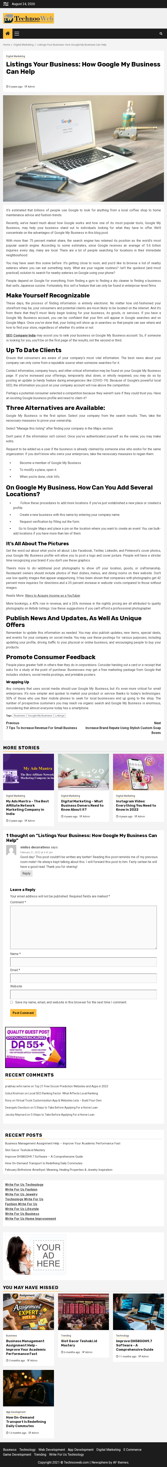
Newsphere (99, 1462)
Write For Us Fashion (21, 1189)
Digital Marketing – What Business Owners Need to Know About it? (82, 805)
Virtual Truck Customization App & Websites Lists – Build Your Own (59, 1100)
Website (16, 986)
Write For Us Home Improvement (30, 1219)
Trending (66, 1335)
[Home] (7, 34)
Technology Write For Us (24, 1199)
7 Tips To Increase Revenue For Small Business (41, 725)
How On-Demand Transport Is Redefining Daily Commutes (43, 1163)
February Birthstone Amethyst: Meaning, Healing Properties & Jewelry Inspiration (58, 1170)
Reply (26, 873)
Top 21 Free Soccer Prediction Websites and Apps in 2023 (71, 1086)
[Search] (161, 33)
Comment (18, 902)
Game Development (17, 1454)
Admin (31, 86)
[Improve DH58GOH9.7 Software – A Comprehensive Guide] (138, 1312)
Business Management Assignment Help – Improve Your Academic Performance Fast (62, 1143)
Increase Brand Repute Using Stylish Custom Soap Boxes (123, 728)
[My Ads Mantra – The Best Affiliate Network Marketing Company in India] (28, 772)
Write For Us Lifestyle (22, 1209)
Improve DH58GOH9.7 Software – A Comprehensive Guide (44, 1156)
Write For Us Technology (24, 1185)
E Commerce (132, 1450)
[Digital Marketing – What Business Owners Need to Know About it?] (83, 772)
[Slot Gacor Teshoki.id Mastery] (83, 1312)
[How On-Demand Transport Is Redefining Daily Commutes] (28, 1388)
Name (15, 954)
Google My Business (40, 715)
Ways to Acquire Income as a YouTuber (52, 596)
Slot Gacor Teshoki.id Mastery (25, 1150)
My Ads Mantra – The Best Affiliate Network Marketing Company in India (27, 807)
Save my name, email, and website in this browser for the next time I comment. (71, 1002)
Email (15, 970)
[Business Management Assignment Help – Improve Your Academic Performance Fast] (28, 1312)
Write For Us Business (22, 1214)
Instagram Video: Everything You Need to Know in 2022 (136, 805)
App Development (16, 1412)
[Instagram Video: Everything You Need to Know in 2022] (138, 772)
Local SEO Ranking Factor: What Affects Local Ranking (63, 1093)
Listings (60, 715)
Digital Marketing (15, 56)
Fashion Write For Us (21, 1204)
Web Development (51, 1450)
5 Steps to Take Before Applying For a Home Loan (66, 1107)
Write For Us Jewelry (21, 1194)
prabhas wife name (17, 1086)
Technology (122, 1335)
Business (19, 715)
